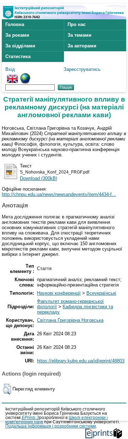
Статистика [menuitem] (18, 56)
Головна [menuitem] (14, 24)
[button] (7, 389)
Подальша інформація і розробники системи (50, 426)
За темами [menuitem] (79, 35)
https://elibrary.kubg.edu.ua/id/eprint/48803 (80, 360)
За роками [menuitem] (17, 35)
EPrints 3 (30, 417)
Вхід (10, 69)
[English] (12, 75)
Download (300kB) (38, 178)
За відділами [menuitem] (20, 45)
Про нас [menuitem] (77, 24)
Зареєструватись (82, 69)
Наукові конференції (59, 293)
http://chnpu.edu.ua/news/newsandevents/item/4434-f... (59, 194)
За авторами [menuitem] (82, 45)
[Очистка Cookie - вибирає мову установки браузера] (25, 75)
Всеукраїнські (101, 293)
